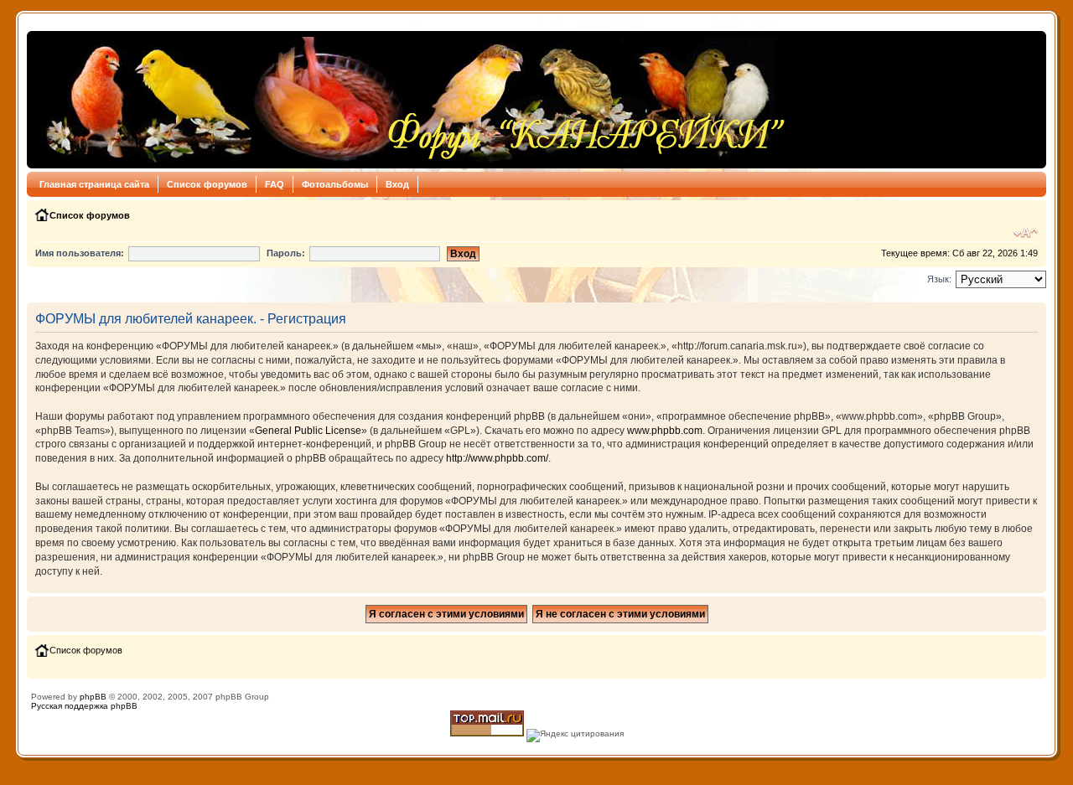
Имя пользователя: (79, 253)
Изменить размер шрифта (1025, 232)
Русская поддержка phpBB (84, 705)
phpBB (93, 696)
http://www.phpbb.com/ (497, 458)
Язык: (939, 279)
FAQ (274, 184)
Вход (397, 184)
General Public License (308, 430)
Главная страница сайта (94, 184)
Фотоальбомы (335, 184)
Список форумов (207, 184)
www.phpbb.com (664, 430)
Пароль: (286, 253)
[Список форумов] (411, 99)
